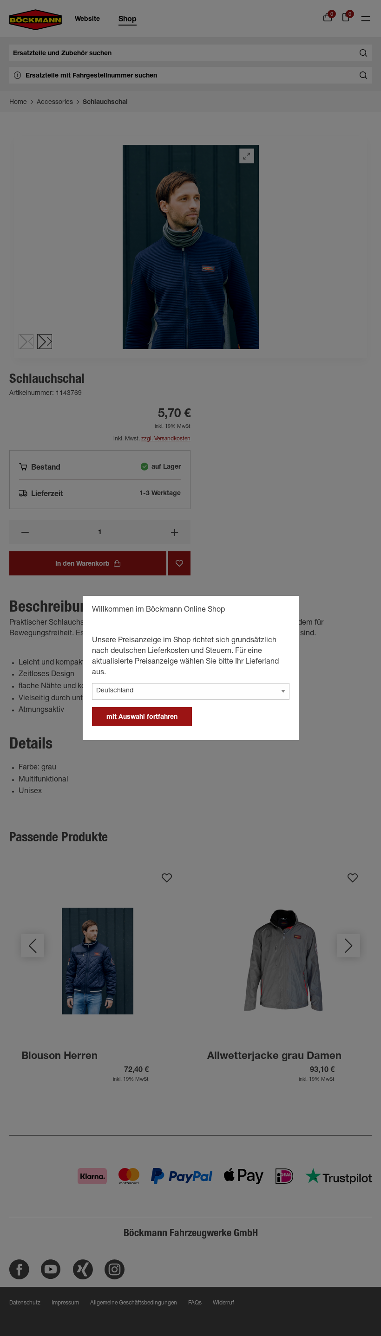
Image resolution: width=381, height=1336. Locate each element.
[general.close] (282, 611)
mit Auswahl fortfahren (141, 717)
